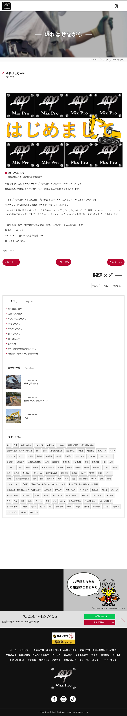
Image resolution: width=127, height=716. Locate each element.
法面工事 (20, 462)
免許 (28, 467)
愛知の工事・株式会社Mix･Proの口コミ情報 (48, 484)
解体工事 (58, 490)
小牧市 (80, 451)
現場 (73, 479)
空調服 (39, 456)
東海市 (91, 473)
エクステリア (97, 495)
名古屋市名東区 (75, 501)
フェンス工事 (57, 495)
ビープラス (11, 456)
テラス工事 (83, 490)
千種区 (25, 484)
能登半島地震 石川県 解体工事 (19, 451)
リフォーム (37, 473)
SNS (104, 462)
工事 (22, 501)
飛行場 (69, 467)
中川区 (58, 456)
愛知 (54, 501)
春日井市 (59, 507)
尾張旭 (33, 507)
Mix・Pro (34, 512)
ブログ (106, 507)
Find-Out (91, 456)
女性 (111, 462)
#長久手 (96, 285)
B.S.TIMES (77, 462)
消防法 (9, 479)
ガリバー (108, 473)
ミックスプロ (12, 512)
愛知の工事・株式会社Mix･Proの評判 (83, 484)
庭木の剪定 (26, 495)
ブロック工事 (71, 490)
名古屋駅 (26, 473)
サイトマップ (110, 660)
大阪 (59, 479)
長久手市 (68, 456)
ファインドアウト (105, 456)
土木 (47, 462)
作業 (15, 501)
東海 (47, 501)
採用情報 (96, 507)
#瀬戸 (106, 285)
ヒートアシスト (48, 467)
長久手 (42, 507)
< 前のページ (11, 262)
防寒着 (35, 467)
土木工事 (47, 490)
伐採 (34, 479)
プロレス (66, 462)
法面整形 (10, 462)
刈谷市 (74, 473)
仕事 (15, 445)
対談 (86, 462)
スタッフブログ (8, 250)
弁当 (102, 479)
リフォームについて (17, 318)
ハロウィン (11, 467)
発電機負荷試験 (56, 451)
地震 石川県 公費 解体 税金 (81, 445)
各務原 (60, 467)
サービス (38, 501)
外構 (45, 451)
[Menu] (122, 5)
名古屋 (62, 501)
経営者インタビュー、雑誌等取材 (23, 353)
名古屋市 (49, 456)
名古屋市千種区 (13, 507)
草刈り (37, 495)
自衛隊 (86, 467)
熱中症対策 (83, 479)
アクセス (115, 507)
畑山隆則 (90, 451)
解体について (14, 333)
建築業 (30, 456)
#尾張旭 (117, 285)
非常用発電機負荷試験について (22, 348)
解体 (37, 451)
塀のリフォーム (72, 495)
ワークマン (79, 456)
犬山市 (83, 473)
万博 (66, 479)
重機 (8, 473)
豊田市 (69, 507)
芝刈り (46, 495)
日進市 (86, 507)
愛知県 (115, 467)
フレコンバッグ (13, 484)
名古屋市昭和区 (106, 501)
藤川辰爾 (55, 462)
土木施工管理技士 (35, 462)
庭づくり (50, 479)
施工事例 (109, 495)
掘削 (100, 473)
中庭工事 (95, 490)
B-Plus (112, 451)
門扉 (8, 501)
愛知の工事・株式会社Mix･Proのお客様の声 (24, 490)
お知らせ (12, 343)
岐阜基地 (96, 467)
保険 (109, 479)
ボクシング (102, 451)
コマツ (106, 467)
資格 (20, 467)
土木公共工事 (14, 338)
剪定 (42, 479)
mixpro (23, 512)
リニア (21, 456)
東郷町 (25, 507)
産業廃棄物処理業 (22, 479)
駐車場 (104, 490)
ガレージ (114, 490)
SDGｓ (93, 479)
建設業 (16, 473)
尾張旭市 (64, 473)
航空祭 (78, 467)
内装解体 (50, 445)
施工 (30, 501)
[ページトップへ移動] (121, 619)
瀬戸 (50, 507)
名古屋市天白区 (90, 501)
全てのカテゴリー (16, 308)
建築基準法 (70, 451)
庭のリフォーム (13, 495)
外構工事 (85, 495)
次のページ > (115, 262)
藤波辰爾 (95, 462)
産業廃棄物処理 (51, 473)
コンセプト (39, 445)
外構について (14, 323)
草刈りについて (15, 328)
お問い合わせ (26, 445)
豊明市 (78, 507)
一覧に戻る (63, 262)
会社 (8, 445)
